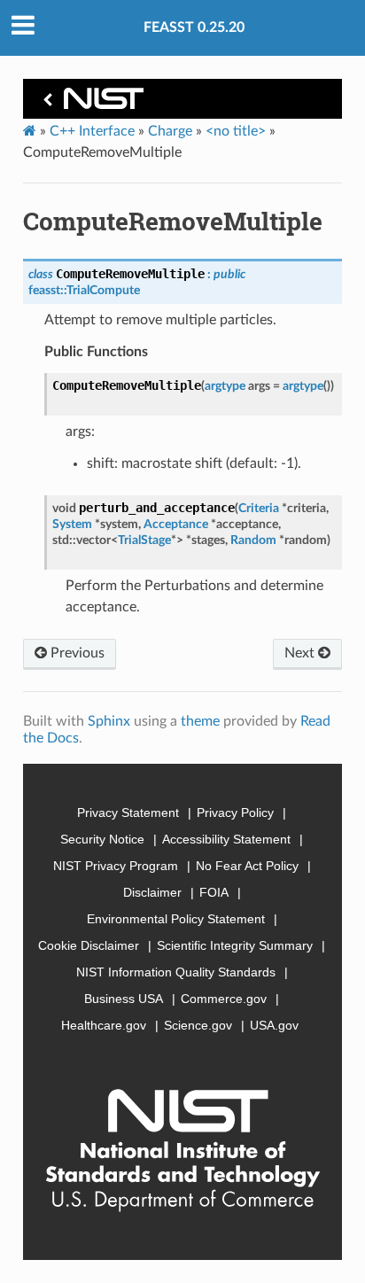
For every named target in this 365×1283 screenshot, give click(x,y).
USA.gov (274, 1025)
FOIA (214, 892)
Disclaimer (152, 892)
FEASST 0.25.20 (194, 27)
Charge (170, 131)
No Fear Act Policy (247, 866)
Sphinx (109, 721)
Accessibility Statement (226, 839)
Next (301, 653)
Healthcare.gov (103, 1025)
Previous (76, 653)
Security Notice (102, 839)
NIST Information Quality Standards (176, 972)
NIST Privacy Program (115, 866)
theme (200, 721)
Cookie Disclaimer (88, 945)
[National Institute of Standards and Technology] (90, 103)
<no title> (236, 131)
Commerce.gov (224, 998)
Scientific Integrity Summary (235, 945)
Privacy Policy (235, 812)
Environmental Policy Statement (176, 919)
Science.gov (198, 1025)
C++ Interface (92, 131)
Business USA (123, 998)
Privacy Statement (128, 812)
